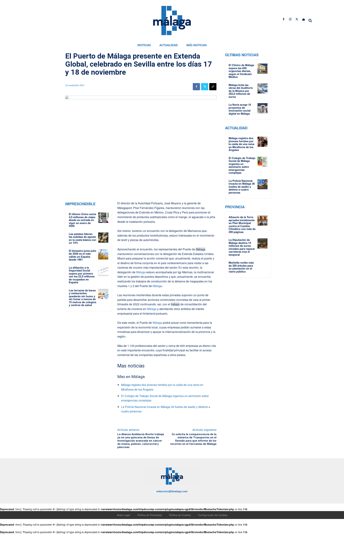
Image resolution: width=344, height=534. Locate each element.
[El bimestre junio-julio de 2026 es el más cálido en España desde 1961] (103, 254)
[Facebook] (283, 19)
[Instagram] (290, 19)
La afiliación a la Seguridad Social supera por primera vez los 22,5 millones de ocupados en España (82, 275)
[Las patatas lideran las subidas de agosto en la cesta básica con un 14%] (103, 237)
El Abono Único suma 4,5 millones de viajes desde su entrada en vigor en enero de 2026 (82, 220)
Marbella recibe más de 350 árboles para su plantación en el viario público (241, 267)
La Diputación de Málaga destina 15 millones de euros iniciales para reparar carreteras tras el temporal (242, 247)
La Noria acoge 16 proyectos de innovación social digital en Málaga (240, 109)
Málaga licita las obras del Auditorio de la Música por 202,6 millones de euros (241, 91)
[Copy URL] (212, 86)
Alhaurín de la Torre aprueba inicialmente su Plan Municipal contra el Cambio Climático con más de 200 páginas (242, 224)
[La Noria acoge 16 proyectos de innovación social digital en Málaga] (262, 108)
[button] (310, 20)
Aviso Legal (123, 515)
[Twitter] (297, 19)
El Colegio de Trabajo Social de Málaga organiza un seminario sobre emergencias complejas (242, 165)
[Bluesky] (303, 19)
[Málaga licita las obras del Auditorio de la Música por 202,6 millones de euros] (262, 88)
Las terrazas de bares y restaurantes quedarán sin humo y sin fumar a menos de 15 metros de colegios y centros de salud (82, 297)
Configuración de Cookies (212, 515)
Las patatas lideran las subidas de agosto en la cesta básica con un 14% (82, 238)
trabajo (175, 304)
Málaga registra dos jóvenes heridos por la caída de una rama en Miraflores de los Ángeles (241, 144)
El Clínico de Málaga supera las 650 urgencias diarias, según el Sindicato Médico (241, 71)
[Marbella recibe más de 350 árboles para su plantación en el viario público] (262, 266)
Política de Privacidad (149, 515)
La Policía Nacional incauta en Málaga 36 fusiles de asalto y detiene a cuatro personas (242, 186)
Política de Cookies (180, 515)
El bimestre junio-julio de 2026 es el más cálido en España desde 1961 (82, 255)
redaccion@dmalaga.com (171, 491)
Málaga (200, 249)
